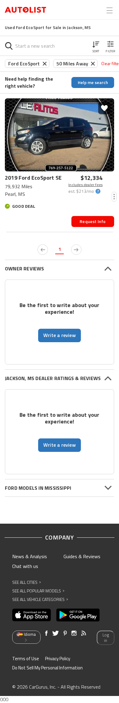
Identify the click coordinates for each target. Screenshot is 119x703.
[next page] (76, 249)
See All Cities (26, 582)
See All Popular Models (38, 591)
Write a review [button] (59, 335)
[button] (95, 45)
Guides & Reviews (81, 556)
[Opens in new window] (31, 615)
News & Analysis (29, 556)
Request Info (93, 221)
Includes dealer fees (85, 184)
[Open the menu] (109, 10)
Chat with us (25, 566)
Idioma (30, 634)
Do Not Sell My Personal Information (47, 667)
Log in (106, 638)
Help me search (93, 82)
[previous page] (43, 249)
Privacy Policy (57, 658)
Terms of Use (25, 658)
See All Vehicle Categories (40, 599)
